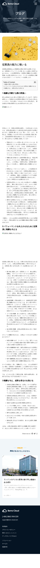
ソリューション (6, 540)
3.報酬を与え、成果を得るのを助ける (14, 88)
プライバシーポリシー (8, 529)
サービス (4, 543)
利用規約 (4, 526)
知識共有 (4, 547)
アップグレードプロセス (9, 536)
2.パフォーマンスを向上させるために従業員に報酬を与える (20, 86)
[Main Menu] (36, 4)
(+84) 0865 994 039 (10, 516)
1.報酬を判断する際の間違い (11, 84)
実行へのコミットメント (9, 533)
